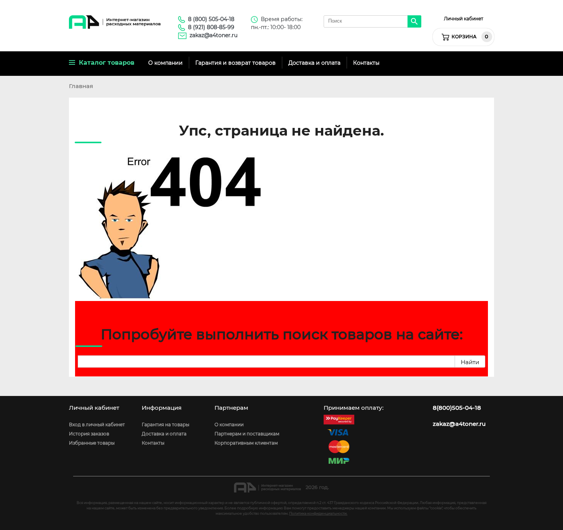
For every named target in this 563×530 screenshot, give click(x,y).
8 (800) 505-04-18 (211, 19)
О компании (165, 62)
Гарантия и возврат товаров (235, 62)
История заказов (89, 434)
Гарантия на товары (165, 424)
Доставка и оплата (314, 62)
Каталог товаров (104, 62)
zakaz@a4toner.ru (213, 35)
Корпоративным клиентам (246, 443)
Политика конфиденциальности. (318, 513)
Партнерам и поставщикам (246, 434)
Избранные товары (92, 443)
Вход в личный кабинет (97, 424)
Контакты (366, 62)
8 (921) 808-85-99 (211, 27)
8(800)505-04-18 (457, 407)
